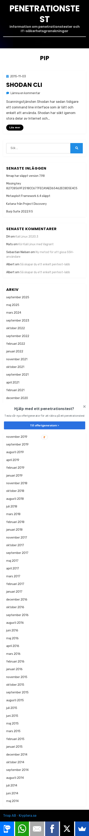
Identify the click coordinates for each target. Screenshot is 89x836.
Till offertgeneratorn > (44, 425)
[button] (44, 408)
